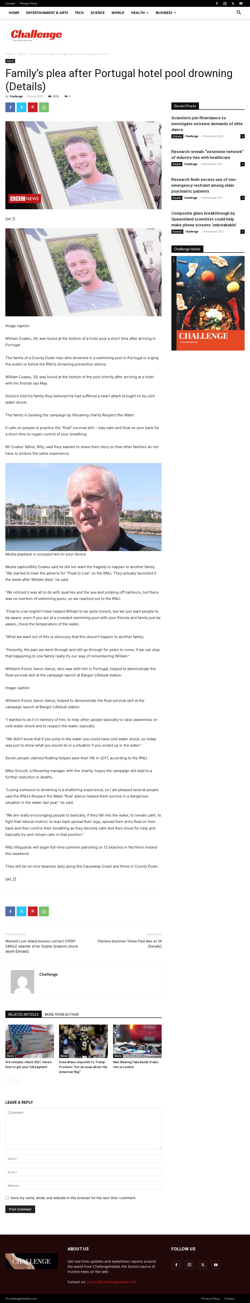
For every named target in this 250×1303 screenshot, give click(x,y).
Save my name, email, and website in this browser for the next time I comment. (73, 1198)
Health (138, 12)
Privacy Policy (28, 3)
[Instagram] (225, 3)
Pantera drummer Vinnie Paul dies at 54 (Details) (130, 944)
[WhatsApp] (44, 107)
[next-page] (16, 1082)
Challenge (16, 96)
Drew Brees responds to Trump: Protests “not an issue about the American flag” (83, 1067)
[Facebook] (216, 3)
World (118, 12)
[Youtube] (241, 3)
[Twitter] (233, 3)
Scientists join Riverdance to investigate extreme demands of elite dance (207, 123)
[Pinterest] (33, 107)
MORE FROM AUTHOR (62, 1014)
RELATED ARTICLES (23, 1014)
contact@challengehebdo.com (111, 1282)
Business (164, 12)
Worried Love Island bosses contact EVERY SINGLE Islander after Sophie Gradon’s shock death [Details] (41, 946)
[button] (239, 13)
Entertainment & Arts (47, 12)
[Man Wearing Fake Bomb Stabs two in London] (137, 1041)
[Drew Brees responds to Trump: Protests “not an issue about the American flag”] (83, 1041)
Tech (79, 12)
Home (14, 12)
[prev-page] (8, 1082)
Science (98, 12)
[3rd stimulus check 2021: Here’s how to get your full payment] (29, 1041)
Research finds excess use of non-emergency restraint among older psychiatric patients (204, 185)
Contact (10, 3)
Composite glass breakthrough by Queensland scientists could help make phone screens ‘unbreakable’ (204, 219)
